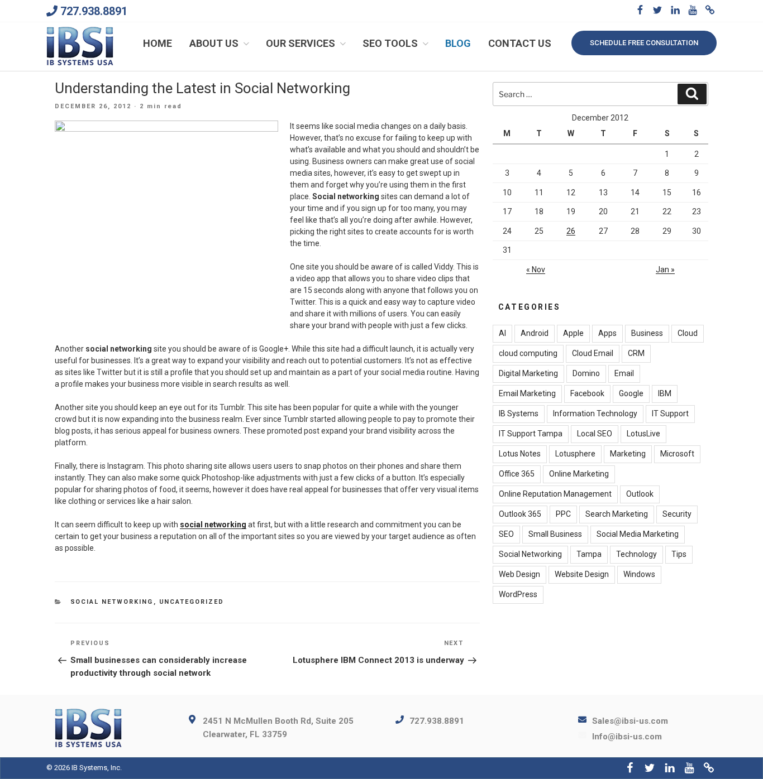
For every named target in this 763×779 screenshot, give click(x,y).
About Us (214, 43)
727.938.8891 (93, 11)
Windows (639, 574)
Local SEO (594, 433)
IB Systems (518, 413)
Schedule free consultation (644, 43)
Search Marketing (616, 513)
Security (677, 513)
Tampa (589, 554)
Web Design (519, 574)
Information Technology (595, 413)
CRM (636, 353)
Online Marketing (579, 473)
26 (570, 231)
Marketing (628, 453)
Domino (586, 373)
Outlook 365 (520, 513)
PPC (563, 513)
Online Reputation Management (555, 493)
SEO (506, 534)
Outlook (640, 493)
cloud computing (528, 353)
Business (647, 333)
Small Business (555, 534)
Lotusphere (575, 453)
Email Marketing (527, 393)
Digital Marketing (528, 373)
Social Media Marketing (638, 534)
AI (502, 333)
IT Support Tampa (530, 433)
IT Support (670, 413)
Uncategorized (192, 601)
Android (535, 333)
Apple (573, 333)
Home (157, 43)
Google (631, 393)
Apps (607, 333)
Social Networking (112, 601)
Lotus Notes (520, 453)
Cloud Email (592, 353)
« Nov (535, 269)
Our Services (300, 43)
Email (624, 373)
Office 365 (517, 473)
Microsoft (677, 453)
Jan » (665, 269)
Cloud (688, 333)
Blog (458, 43)
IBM (664, 393)
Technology (636, 554)
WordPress (518, 594)
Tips (678, 554)
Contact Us (519, 43)
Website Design (582, 574)
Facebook (587, 393)
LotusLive (643, 433)
